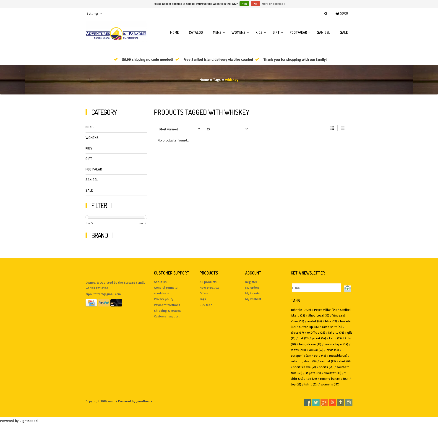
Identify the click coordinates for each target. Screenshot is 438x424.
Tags (217, 79)
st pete (313, 373)
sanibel (328, 361)
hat (304, 338)
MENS (217, 32)
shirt (345, 361)
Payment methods (167, 305)
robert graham (304, 361)
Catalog (196, 32)
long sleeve (310, 344)
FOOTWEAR (298, 32)
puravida (338, 355)
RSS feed (206, 305)
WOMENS (238, 32)
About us (160, 282)
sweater (332, 373)
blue (331, 321)
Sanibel (323, 32)
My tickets (252, 293)
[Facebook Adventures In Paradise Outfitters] (307, 402)
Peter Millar (325, 309)
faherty (336, 332)
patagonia (301, 355)
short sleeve (304, 367)
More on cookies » (273, 3)
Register (251, 282)
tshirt (311, 384)
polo (320, 355)
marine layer (336, 344)
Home (174, 32)
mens (298, 350)
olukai (316, 350)
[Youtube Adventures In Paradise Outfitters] (332, 402)
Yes (244, 3)
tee (311, 378)
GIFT (276, 32)
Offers (204, 293)
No (255, 3)
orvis (332, 350)
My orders (252, 287)
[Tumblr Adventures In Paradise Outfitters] (340, 402)
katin (335, 338)
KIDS (259, 32)
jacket (319, 338)
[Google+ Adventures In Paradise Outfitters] (324, 402)
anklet (314, 321)
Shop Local (318, 315)
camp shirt (332, 327)
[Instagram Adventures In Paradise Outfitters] (348, 402)
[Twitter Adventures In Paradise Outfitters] (316, 402)
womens (330, 384)
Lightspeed (29, 420)
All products (208, 282)
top (296, 384)
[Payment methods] (91, 302)
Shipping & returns (167, 310)
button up (309, 327)
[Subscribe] (346, 287)
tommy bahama (334, 378)
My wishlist (253, 299)
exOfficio (316, 332)
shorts (326, 367)
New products (209, 287)
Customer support (167, 316)
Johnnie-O (301, 309)
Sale (344, 32)
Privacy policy (163, 299)
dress (297, 332)
